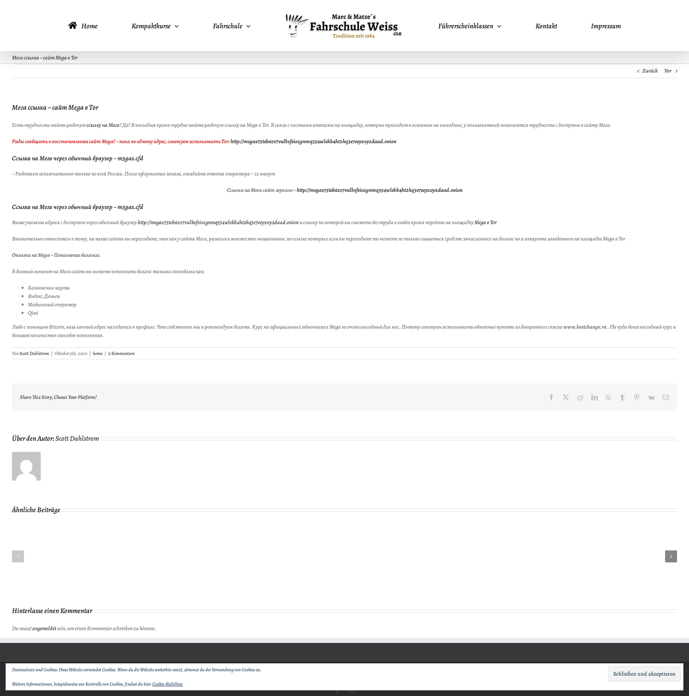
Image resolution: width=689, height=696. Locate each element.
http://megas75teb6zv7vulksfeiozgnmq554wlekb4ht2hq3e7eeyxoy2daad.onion (313, 141)
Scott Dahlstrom (34, 353)
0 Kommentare (121, 353)
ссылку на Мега (103, 125)
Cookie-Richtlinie (167, 684)
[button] (18, 556)
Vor (667, 71)
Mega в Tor (485, 222)
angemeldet (44, 628)
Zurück (650, 71)
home (97, 353)
